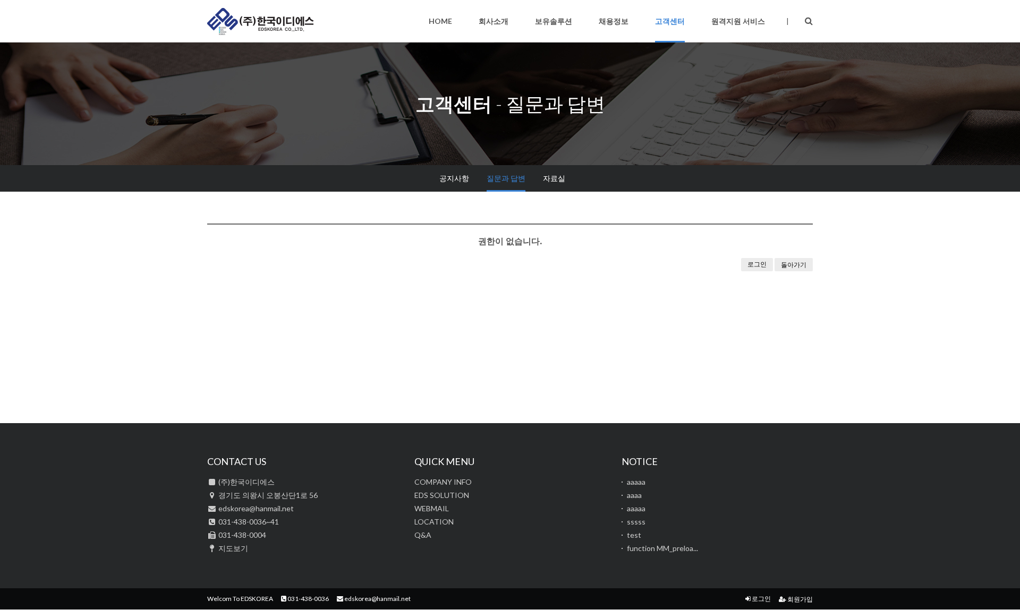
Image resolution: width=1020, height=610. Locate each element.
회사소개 (493, 20)
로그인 (757, 264)
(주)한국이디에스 (260, 21)
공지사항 (454, 178)
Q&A (422, 534)
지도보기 (233, 548)
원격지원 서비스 (738, 20)
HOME (440, 20)
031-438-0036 (307, 599)
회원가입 (799, 599)
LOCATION (434, 521)
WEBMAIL (431, 508)
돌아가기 (793, 264)
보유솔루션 (553, 20)
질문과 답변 (506, 178)
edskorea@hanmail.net (377, 599)
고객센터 (670, 20)
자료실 (554, 178)
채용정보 (613, 20)
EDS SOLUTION (441, 495)
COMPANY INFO (443, 481)
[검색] (809, 20)
